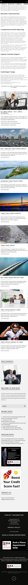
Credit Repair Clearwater (12, 121)
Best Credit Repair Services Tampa (12, 277)
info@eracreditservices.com (8, 499)
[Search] (26, 1)
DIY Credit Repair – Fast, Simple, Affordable (12, 112)
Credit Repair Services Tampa (11, 310)
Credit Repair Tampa (5, 157)
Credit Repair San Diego (15, 123)
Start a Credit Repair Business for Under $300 (12, 439)
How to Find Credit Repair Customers (10, 442)
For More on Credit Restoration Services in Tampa (14, 87)
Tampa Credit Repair (8, 245)
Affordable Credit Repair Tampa (12, 181)
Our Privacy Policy (14, 531)
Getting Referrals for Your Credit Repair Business (13, 440)
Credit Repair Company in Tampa (12, 342)
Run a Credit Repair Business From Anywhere (12, 443)
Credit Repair (3, 121)
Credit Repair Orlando (5, 123)
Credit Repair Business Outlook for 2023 (12, 429)
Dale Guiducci (3, 114)
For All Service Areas (14, 524)
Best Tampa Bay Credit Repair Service (13, 149)
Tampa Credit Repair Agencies (11, 213)
